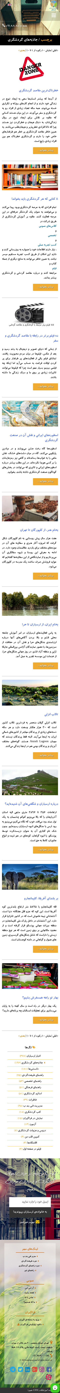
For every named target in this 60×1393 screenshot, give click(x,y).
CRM (35, 1390)
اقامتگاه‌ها (30, 1143)
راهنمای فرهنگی (30, 1087)
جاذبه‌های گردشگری (28, 1063)
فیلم (54, 268)
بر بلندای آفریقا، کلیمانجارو (41, 899)
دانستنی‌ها (30, 1069)
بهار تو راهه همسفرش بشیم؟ (40, 998)
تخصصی (52, 235)
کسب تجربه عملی (47, 245)
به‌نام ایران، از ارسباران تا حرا (40, 625)
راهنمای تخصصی (30, 1081)
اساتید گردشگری (30, 1093)
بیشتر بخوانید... (45, 150)
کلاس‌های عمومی (47, 226)
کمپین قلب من (30, 1137)
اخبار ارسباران (30, 1056)
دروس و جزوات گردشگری (30, 1130)
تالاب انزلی (51, 715)
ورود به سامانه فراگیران (29, 1320)
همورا (30, 1390)
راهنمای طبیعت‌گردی (30, 1075)
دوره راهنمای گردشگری (29, 1266)
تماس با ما (29, 1297)
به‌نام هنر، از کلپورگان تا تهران (39, 530)
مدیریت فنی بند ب (30, 1106)
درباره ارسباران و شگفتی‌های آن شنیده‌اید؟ (31, 804)
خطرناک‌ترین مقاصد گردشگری (38, 91)
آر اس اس (29, 1288)
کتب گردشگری (30, 1112)
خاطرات (30, 1100)
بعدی (22, 50)
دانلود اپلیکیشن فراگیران (31, 1325)
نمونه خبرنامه (28, 1222)
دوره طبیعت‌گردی (29, 1261)
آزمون (30, 1124)
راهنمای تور (29, 1270)
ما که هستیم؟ (29, 1302)
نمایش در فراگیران (30, 1118)
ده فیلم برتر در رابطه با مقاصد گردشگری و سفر (31, 338)
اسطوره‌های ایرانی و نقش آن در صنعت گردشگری (34, 438)
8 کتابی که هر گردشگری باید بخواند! (35, 199)
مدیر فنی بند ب (29, 1256)
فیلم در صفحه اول (30, 1149)
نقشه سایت (29, 1293)
